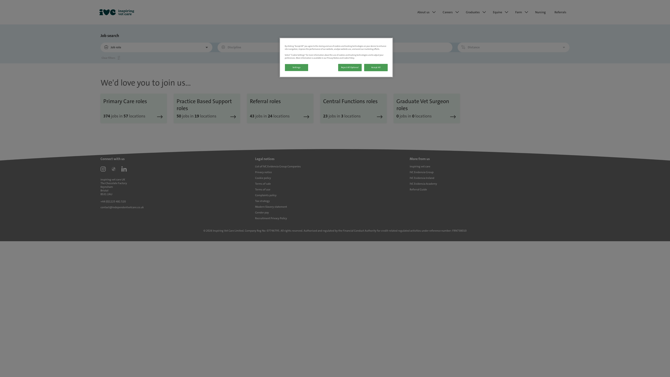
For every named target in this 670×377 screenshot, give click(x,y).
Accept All (376, 67)
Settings (297, 67)
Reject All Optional (350, 67)
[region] (336, 57)
